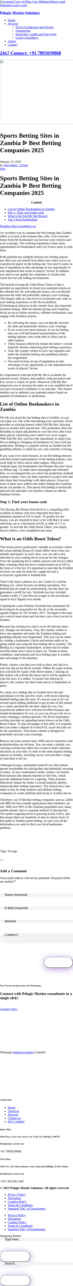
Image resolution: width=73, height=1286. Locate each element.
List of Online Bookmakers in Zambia (31, 209)
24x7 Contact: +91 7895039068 (30, 52)
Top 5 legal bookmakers (22, 219)
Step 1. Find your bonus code (26, 212)
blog (2, 168)
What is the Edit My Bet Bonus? (28, 216)
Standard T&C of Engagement (26, 1208)
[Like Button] (1, 859)
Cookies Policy (17, 1201)
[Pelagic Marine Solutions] (36, 5)
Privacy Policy (17, 1194)
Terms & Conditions (20, 1205)
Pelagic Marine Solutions (20, 13)
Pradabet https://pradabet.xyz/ (18, 226)
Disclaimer (14, 1198)
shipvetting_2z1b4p (16, 165)
